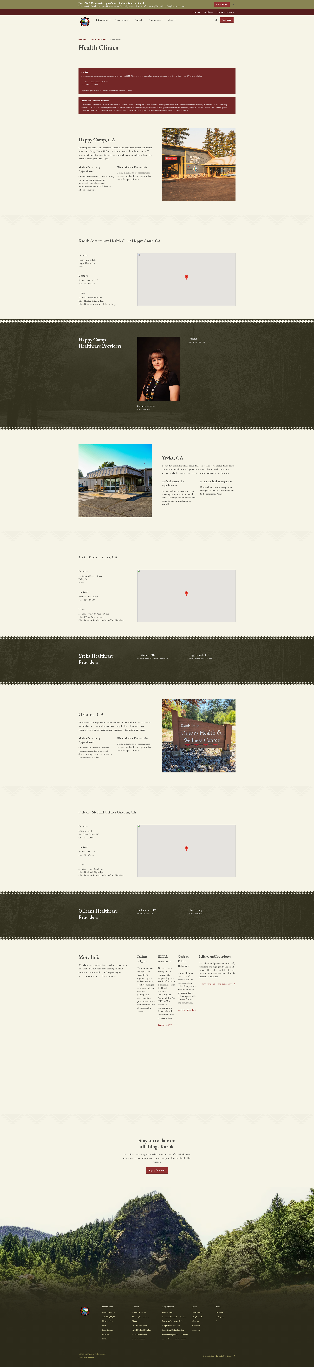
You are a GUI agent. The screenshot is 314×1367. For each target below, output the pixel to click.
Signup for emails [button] (157, 1170)
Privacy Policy (208, 1356)
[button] (103, 20)
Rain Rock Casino (225, 12)
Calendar (226, 19)
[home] (84, 20)
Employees (208, 12)
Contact (196, 12)
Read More (221, 4)
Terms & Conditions (224, 1356)
